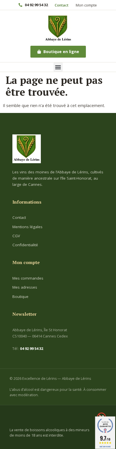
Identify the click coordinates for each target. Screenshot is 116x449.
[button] (58, 67)
